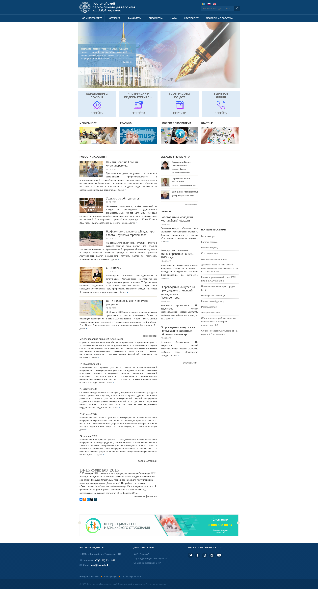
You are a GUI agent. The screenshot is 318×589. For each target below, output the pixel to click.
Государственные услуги (213, 295)
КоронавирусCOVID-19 (97, 95)
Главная (95, 577)
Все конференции (147, 461)
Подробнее (127, 62)
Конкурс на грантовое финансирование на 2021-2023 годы (177, 254)
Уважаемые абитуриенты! (123, 198)
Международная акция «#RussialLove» (102, 339)
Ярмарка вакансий (210, 312)
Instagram (212, 555)
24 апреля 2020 (88, 436)
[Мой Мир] (88, 499)
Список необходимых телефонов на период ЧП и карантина (219, 333)
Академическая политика (214, 259)
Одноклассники (205, 555)
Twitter (190, 555)
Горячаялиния (221, 95)
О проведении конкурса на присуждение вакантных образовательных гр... (178, 331)
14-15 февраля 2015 (99, 470)
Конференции (110, 577)
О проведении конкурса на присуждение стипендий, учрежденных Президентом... (178, 292)
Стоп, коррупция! (209, 253)
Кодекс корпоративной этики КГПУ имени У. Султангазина (218, 279)
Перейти (97, 113)
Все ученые (191, 204)
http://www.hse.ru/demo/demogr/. (111, 486)
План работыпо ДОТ (179, 95)
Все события (190, 363)
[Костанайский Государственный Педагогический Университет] (116, 7)
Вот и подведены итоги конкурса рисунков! (127, 302)
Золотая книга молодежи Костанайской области (177, 219)
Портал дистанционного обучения (150, 558)
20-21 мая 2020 (88, 414)
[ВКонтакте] (81, 499)
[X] (91, 499)
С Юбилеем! (114, 267)
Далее (121, 190)
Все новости (150, 336)
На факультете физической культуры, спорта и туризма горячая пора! (130, 233)
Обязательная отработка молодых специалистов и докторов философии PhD (218, 321)
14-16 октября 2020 (90, 364)
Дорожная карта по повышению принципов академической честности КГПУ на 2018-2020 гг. (219, 268)
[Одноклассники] (84, 499)
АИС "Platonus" (141, 554)
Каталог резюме (209, 242)
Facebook (197, 555)
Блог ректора (207, 236)
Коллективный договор (212, 301)
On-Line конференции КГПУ (147, 563)
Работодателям (209, 307)
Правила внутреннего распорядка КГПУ (218, 288)
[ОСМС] (159, 535)
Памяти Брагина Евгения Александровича (122, 164)
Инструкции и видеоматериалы (138, 95)
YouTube (219, 555)
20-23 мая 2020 (88, 389)
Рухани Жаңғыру (209, 247)
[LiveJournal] (95, 499)
